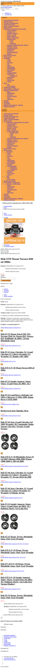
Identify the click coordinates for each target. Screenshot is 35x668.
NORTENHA (10, 77)
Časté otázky (7, 638)
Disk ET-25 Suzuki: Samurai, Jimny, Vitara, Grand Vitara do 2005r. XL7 (16, 382)
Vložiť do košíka (5, 280)
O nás (5, 639)
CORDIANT (10, 74)
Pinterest (6, 292)
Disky (5, 83)
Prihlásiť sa (7, 13)
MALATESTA (11, 70)
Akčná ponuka (7, 56)
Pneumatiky (7, 58)
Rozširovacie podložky (10, 87)
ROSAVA (9, 78)
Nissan (9, 92)
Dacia (11, 40)
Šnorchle (6, 100)
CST (8, 64)
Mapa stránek (7, 644)
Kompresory (10, 51)
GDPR (5, 641)
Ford (11, 42)
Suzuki (9, 97)
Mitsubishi (13, 43)
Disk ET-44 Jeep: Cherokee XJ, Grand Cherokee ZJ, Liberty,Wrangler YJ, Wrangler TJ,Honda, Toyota (17, 490)
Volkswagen (10, 99)
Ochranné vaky (11, 32)
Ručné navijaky (8, 27)
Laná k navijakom (11, 30)
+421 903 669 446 (8, 658)
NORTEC (9, 71)
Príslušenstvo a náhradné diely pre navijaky (15, 29)
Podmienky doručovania (10, 636)
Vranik (9, 59)
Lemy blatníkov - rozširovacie (11, 89)
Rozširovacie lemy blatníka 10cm (14, 411)
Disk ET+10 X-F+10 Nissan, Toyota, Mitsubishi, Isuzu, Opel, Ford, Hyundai (17, 565)
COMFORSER (11, 68)
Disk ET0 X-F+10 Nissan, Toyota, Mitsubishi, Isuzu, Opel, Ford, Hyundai (17, 551)
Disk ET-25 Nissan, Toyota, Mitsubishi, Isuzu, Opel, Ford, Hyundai (17, 538)
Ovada (9, 61)
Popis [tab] (5, 294)
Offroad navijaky (8, 21)
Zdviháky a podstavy (12, 33)
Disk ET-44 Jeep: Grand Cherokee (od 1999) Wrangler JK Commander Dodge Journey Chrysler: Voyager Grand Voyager (17, 425)
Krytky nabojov (11, 86)
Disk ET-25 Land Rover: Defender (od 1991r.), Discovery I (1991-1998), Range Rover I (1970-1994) (17, 397)
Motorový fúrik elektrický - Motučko (13, 105)
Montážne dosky (11, 39)
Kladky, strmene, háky (13, 37)
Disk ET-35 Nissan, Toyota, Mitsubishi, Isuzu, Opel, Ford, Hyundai (17, 596)
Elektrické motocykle (9, 106)
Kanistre (9, 54)
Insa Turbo (10, 62)
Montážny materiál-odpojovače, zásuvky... (18, 45)
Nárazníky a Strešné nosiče (11, 90)
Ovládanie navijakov (12, 48)
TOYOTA (10, 95)
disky (8, 84)
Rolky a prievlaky (11, 36)
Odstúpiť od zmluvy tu (10, 645)
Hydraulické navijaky (9, 24)
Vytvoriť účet (8, 14)
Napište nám (7, 642)
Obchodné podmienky (9, 635)
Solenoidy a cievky (12, 46)
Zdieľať (6, 289)
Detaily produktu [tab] (8, 296)
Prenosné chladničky (12, 52)
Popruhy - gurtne (11, 34)
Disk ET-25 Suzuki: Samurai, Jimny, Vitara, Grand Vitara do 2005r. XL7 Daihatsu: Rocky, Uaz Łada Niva (16, 506)
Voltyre (9, 65)
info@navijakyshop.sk (9, 659)
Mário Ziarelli (10, 67)
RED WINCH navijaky (10, 55)
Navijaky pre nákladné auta (11, 23)
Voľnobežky (7, 103)
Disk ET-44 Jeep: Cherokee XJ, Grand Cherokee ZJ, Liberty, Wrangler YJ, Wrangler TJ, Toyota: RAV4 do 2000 (17, 475)
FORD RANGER (12, 96)
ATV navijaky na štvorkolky (11, 20)
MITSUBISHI (11, 93)
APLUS (9, 81)
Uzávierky (6, 102)
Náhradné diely (11, 49)
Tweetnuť (6, 290)
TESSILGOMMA (12, 73)
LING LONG (10, 80)
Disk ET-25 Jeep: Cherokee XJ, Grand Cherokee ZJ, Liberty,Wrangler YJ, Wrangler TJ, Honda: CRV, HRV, (17, 354)
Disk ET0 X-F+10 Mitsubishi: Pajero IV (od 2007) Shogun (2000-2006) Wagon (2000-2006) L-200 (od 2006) (17, 459)
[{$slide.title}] (6, 217)
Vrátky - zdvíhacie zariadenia (11, 26)
